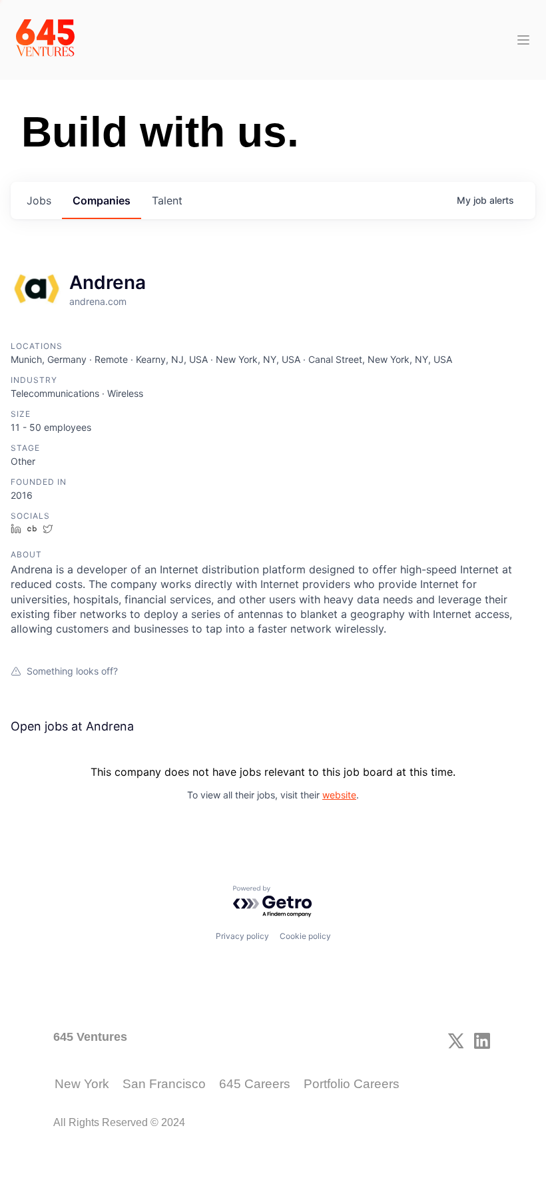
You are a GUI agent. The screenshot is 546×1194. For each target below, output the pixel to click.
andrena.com (98, 301)
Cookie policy (305, 936)
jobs (39, 200)
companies (102, 200)
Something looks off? (72, 671)
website (339, 794)
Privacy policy (242, 936)
